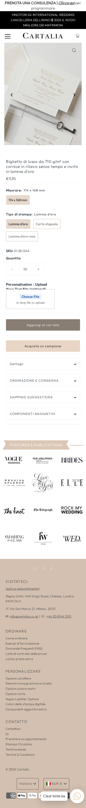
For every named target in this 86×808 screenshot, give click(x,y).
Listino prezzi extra (19, 659)
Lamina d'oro (18, 224)
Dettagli (16, 364)
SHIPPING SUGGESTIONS (31, 397)
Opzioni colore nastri (20, 688)
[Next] (74, 95)
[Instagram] (35, 568)
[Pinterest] (43, 568)
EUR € (57, 783)
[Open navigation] (7, 36)
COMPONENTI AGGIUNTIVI (32, 414)
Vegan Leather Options (22, 699)
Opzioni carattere (18, 678)
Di (7, 734)
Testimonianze (15, 749)
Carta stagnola (47, 224)
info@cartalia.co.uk (24, 616)
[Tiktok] (51, 568)
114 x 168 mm (18, 200)
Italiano (25, 783)
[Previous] (12, 95)
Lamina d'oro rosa (22, 236)
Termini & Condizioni (19, 754)
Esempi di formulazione (22, 643)
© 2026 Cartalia (17, 769)
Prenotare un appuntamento (26, 739)
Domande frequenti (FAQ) (24, 648)
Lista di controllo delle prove (26, 653)
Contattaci (13, 729)
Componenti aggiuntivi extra (26, 709)
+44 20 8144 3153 (59, 616)
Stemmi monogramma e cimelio (28, 683)
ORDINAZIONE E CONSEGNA (34, 380)
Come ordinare (16, 638)
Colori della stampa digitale (25, 704)
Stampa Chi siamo (18, 744)
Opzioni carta (15, 694)
